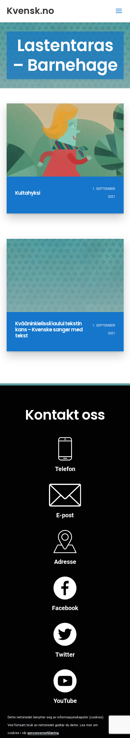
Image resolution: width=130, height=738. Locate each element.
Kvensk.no (30, 10)
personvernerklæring (43, 733)
